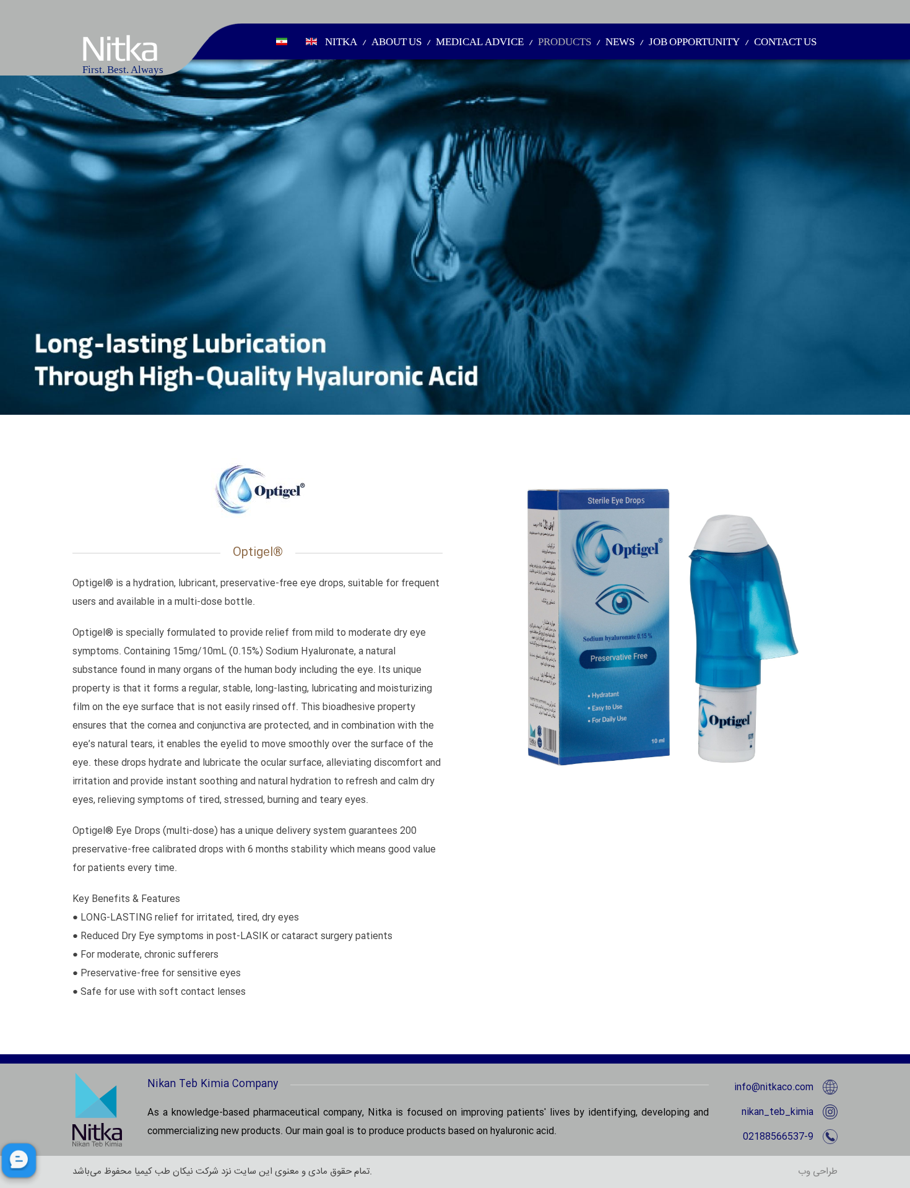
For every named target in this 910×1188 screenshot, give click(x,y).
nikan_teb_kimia (777, 1112)
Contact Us (785, 41)
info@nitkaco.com (773, 1087)
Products (564, 41)
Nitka (341, 41)
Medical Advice (480, 41)
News (620, 41)
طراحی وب (818, 1171)
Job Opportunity (694, 41)
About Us (396, 41)
